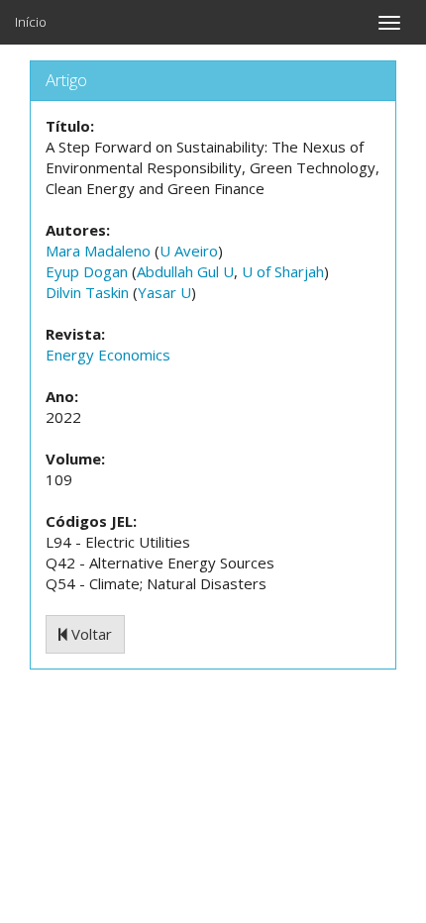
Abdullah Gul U (185, 271)
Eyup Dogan (87, 271)
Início (31, 22)
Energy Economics (108, 354)
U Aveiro (189, 250)
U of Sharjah (283, 271)
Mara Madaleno (98, 250)
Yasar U (164, 292)
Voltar (89, 634)
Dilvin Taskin (87, 292)
